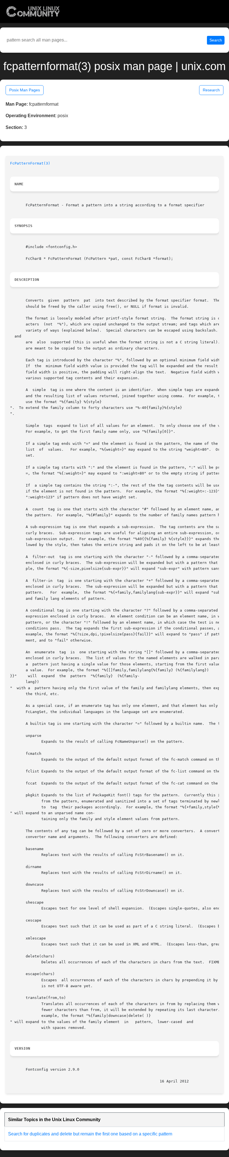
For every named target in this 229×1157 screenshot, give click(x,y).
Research (211, 90)
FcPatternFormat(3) (30, 163)
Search (215, 40)
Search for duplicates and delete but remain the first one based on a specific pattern (90, 1133)
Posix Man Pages (24, 90)
